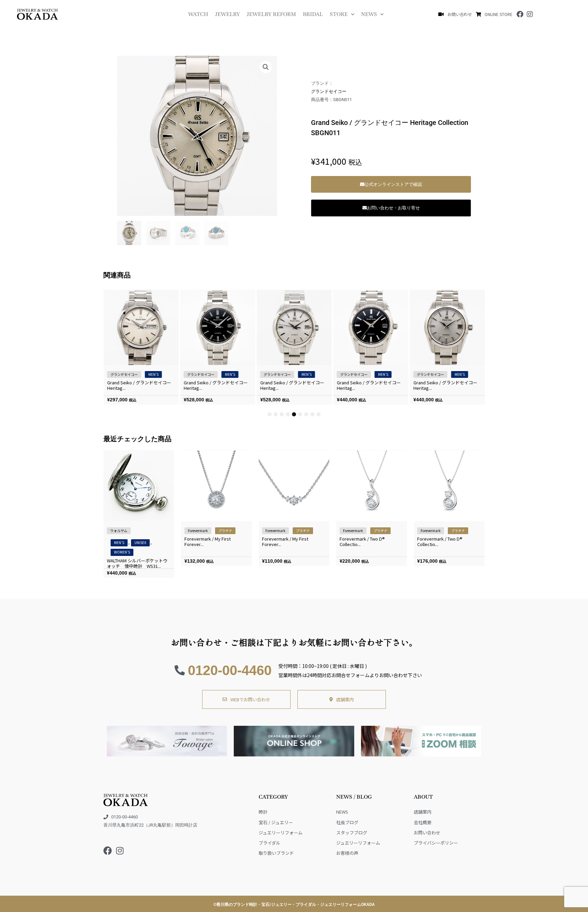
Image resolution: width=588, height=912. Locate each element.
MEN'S (153, 374)
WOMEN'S (122, 552)
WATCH (198, 14)
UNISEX (140, 542)
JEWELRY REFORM (271, 14)
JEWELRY (227, 14)
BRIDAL (313, 14)
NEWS (369, 14)
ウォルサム (118, 530)
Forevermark (198, 530)
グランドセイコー (328, 91)
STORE (339, 14)
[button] (266, 67)
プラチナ (225, 530)
